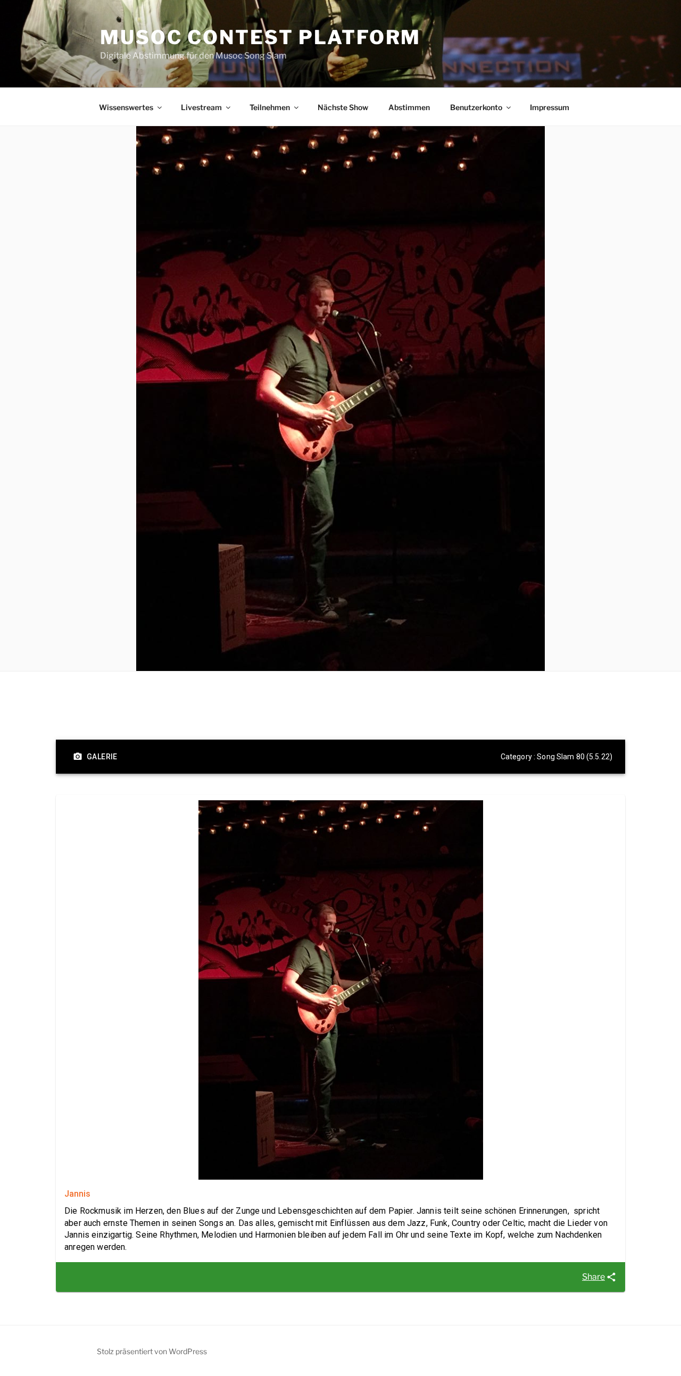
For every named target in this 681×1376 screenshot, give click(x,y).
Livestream (201, 107)
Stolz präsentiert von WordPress (152, 1351)
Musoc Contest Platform (260, 37)
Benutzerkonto (476, 107)
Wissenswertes (126, 107)
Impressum (549, 107)
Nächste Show (343, 107)
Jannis (77, 1194)
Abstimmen (409, 107)
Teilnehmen (270, 107)
